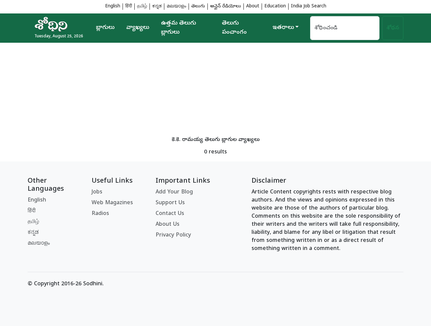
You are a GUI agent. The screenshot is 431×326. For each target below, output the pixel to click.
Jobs (97, 192)
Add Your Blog (174, 192)
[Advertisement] (215, 90)
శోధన (393, 28)
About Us (167, 224)
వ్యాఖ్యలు (137, 28)
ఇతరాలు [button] (283, 28)
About (252, 6)
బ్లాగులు (105, 28)
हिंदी (128, 6)
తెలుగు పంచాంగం (234, 28)
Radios (100, 214)
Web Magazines (112, 203)
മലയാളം (176, 6)
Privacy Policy (173, 235)
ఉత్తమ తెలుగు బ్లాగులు (178, 28)
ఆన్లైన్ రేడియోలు (225, 6)
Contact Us (170, 214)
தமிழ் (142, 6)
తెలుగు (198, 6)
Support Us (170, 203)
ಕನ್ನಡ (157, 6)
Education (275, 6)
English (112, 6)
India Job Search (308, 6)
